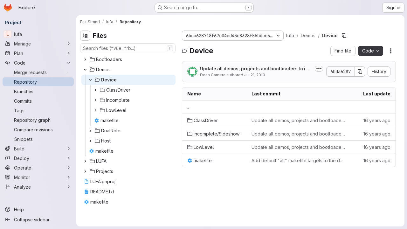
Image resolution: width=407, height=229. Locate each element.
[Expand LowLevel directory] (95, 110)
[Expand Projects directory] (85, 171)
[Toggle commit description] (319, 69)
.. (188, 107)
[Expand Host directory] (90, 141)
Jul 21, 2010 (254, 75)
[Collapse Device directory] (90, 80)
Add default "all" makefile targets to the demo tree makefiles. (299, 160)
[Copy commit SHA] (360, 71)
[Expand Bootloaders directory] (85, 59)
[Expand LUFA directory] (85, 161)
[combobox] (128, 48)
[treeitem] (128, 59)
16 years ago (376, 120)
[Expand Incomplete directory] (95, 100)
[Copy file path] (344, 36)
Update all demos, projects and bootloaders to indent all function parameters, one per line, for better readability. (299, 120)
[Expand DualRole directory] (90, 131)
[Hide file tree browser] (85, 36)
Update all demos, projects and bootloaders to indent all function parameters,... (255, 69)
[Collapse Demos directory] (85, 69)
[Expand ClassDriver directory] (95, 90)
